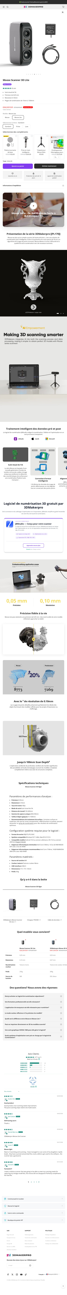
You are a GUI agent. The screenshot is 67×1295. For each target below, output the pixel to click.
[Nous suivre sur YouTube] (21, 1274)
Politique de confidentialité (51, 1243)
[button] (7, 88)
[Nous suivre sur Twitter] (12, 1274)
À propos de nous (11, 1237)
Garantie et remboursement (52, 1237)
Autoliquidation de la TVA (31, 1246)
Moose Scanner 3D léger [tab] (33, 887)
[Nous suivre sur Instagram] (17, 1274)
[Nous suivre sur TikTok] (26, 1274)
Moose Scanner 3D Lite (27, 948)
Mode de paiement (29, 1243)
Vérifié (32, 1087)
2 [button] (31, 1182)
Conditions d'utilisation (50, 1240)
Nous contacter (28, 1240)
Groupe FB (9, 1243)
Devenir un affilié (11, 1246)
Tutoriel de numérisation (31, 1237)
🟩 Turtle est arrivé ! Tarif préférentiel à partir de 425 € (33, 2)
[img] (8, 1096)
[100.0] (32, 1080)
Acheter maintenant (49, 166)
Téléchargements (29, 1234)
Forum (8, 1240)
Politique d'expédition (50, 1234)
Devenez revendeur (11, 1249)
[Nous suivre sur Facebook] (8, 1274)
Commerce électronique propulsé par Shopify (32, 1280)
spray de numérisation (26, 823)
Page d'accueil (10, 1234)
